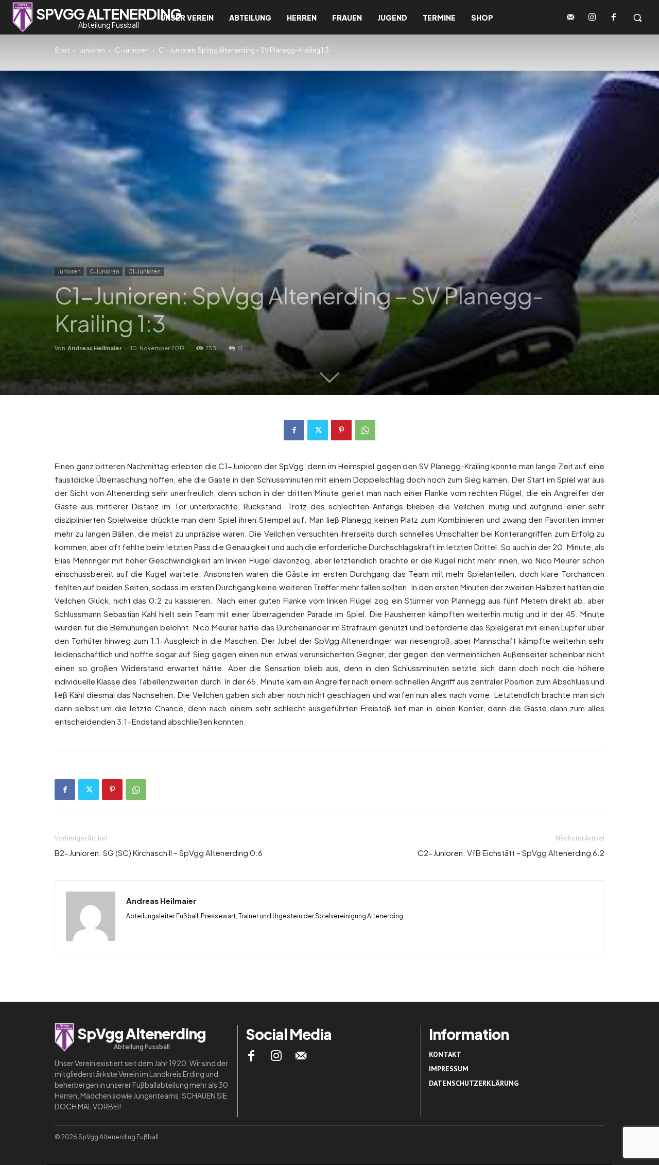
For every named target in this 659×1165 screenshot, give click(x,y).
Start (62, 50)
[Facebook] (613, 17)
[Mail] (301, 1056)
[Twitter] (317, 430)
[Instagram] (592, 17)
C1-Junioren (144, 271)
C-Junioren (132, 50)
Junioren (92, 50)
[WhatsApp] (365, 430)
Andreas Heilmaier (94, 348)
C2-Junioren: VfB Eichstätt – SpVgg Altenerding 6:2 (511, 853)
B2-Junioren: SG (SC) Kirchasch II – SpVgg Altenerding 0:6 (159, 853)
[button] (637, 17)
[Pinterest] (341, 430)
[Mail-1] (570, 17)
